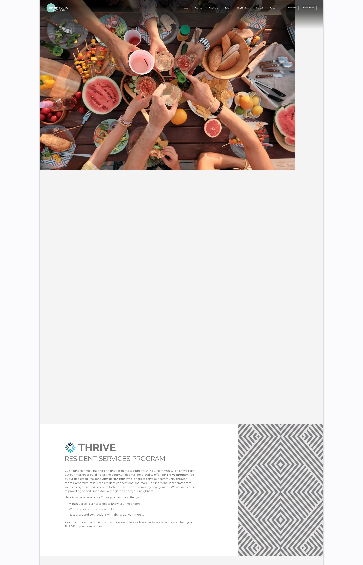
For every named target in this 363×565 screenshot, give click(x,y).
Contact (259, 8)
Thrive (272, 8)
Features (198, 8)
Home (185, 8)
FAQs (259, 13)
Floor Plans (213, 8)
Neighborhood (243, 8)
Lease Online (308, 8)
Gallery (228, 8)
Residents (292, 8)
